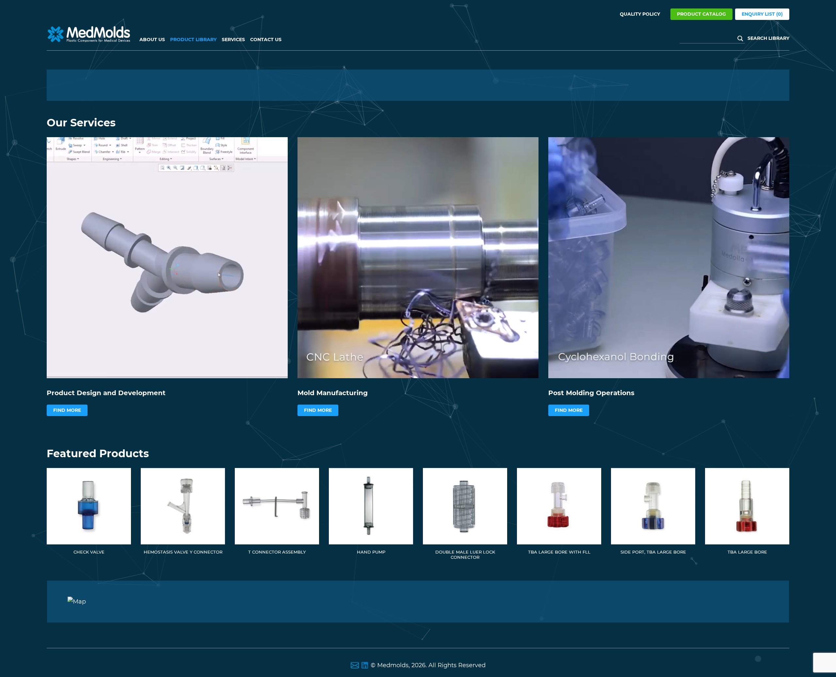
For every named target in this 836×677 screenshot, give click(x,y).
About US (152, 39)
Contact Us (265, 39)
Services (233, 39)
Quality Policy (640, 14)
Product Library (193, 39)
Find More (67, 410)
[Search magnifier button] (740, 38)
